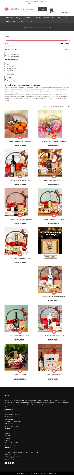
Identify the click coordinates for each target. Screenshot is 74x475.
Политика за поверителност (13, 421)
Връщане (7, 438)
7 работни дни (11, 70)
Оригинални (37, 18)
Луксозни (9, 77)
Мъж (65, 18)
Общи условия (9, 417)
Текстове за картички (11, 443)
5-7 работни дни (11, 68)
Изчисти (67, 49)
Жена (59, 18)
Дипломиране (9, 18)
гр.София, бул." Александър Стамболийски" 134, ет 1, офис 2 (22, 452)
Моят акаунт (43, 4)
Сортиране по (47, 106)
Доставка (8, 436)
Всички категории (10, 445)
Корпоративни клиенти (12, 426)
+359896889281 (43, 1)
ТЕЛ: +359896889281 (10, 454)
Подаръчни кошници (13, 56)
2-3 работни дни (11, 67)
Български (33, 4)
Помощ (7, 440)
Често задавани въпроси (12, 414)
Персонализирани (49, 18)
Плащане (7, 433)
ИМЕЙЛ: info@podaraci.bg (12, 457)
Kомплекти (27, 18)
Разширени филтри (10, 46)
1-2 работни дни (11, 65)
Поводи (18, 18)
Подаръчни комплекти (13, 54)
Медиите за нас (9, 419)
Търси (42, 9)
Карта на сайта (9, 424)
